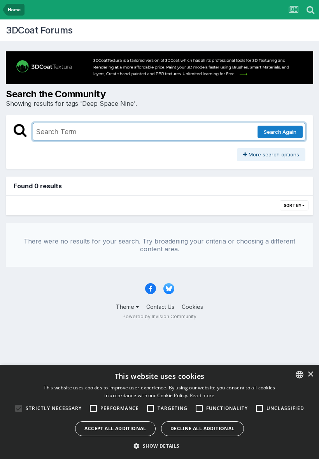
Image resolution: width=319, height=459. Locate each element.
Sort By (293, 205)
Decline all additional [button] (202, 428)
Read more (202, 395)
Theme (126, 306)
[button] (159, 446)
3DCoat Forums (39, 30)
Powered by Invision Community (159, 316)
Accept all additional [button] (115, 428)
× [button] (310, 374)
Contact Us (160, 306)
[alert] (159, 412)
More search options (273, 154)
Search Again (280, 132)
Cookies (192, 306)
